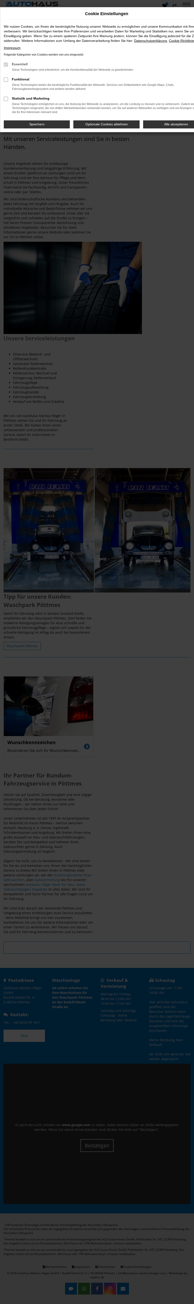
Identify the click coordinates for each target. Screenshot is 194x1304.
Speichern (36, 124)
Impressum (12, 48)
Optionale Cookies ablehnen (106, 124)
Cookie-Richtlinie (181, 41)
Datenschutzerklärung (150, 41)
